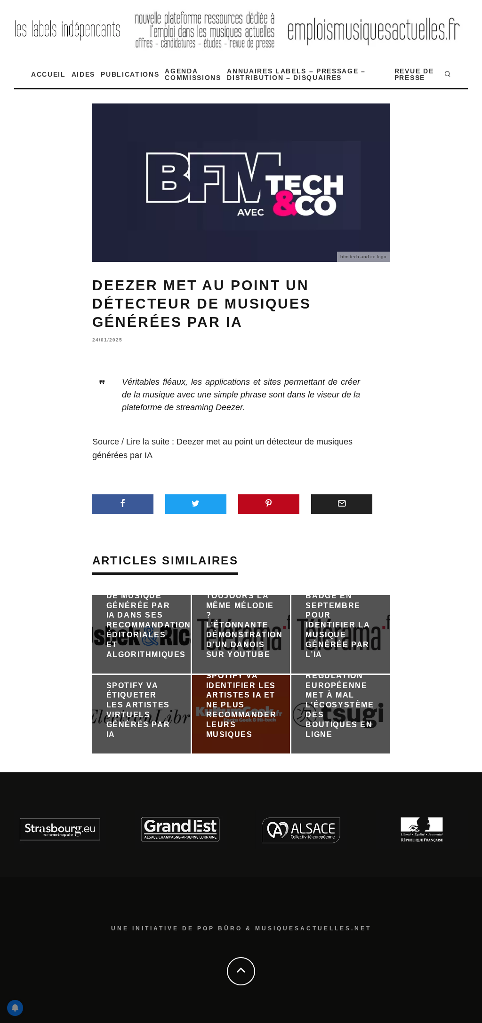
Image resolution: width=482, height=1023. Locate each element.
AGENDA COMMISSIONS (193, 74)
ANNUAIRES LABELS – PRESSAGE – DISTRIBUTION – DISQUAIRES (296, 74)
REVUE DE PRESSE (414, 74)
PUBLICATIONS (130, 74)
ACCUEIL (48, 74)
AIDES (83, 74)
